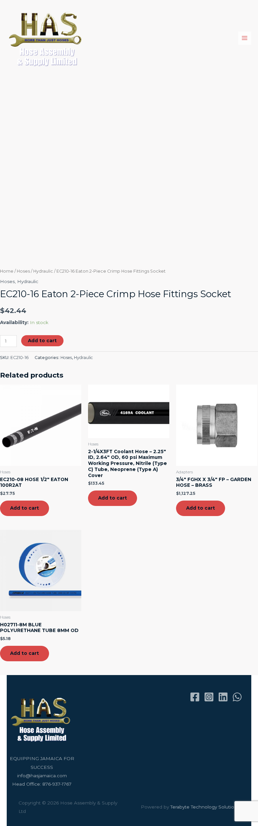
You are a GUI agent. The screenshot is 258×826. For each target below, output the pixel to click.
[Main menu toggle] (244, 38)
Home (6, 271)
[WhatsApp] (237, 697)
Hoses (23, 271)
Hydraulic (43, 271)
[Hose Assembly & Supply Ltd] (47, 38)
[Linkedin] (223, 697)
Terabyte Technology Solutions (205, 807)
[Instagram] (209, 697)
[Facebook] (195, 697)
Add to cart (42, 340)
